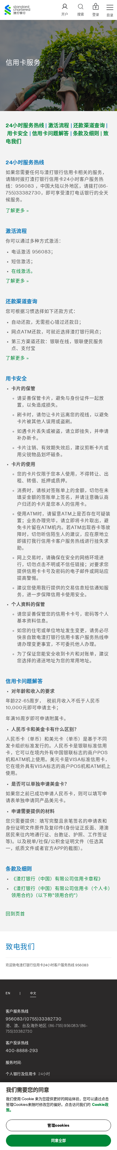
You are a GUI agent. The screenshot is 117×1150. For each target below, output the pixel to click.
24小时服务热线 (25, 125)
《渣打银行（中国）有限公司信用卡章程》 (57, 879)
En (8, 993)
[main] (58, 1116)
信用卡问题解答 (50, 133)
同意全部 (58, 1140)
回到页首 (15, 914)
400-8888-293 (22, 1050)
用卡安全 (17, 133)
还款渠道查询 (89, 125)
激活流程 (58, 125)
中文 (33, 993)
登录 (95, 15)
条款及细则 (86, 133)
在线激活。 (23, 271)
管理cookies (58, 1125)
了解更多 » (17, 210)
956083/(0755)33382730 (34, 1019)
